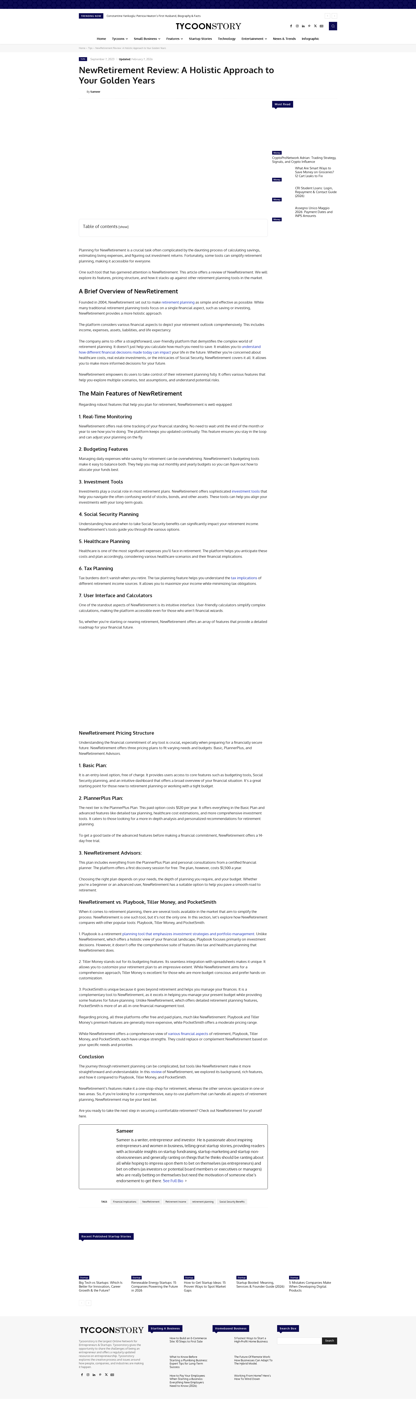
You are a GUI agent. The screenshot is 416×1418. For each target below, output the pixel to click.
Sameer (95, 91)
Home (82, 48)
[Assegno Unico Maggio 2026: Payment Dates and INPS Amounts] (282, 215)
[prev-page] (81, 1303)
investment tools (246, 491)
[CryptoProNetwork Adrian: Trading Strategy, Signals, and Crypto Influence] (304, 131)
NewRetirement (150, 1201)
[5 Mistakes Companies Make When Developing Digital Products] (313, 1259)
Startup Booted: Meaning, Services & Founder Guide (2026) (260, 1285)
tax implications (244, 578)
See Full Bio (173, 1180)
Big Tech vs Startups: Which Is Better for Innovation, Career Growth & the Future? (100, 1286)
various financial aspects (188, 1033)
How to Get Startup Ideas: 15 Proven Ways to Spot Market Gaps (205, 1286)
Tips (90, 48)
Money (276, 152)
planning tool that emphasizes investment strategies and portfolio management (188, 933)
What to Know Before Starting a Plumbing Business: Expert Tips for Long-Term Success (189, 1362)
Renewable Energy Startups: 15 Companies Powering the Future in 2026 (154, 1286)
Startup (84, 1277)
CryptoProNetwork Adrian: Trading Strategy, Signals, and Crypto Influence (304, 160)
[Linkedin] (303, 26)
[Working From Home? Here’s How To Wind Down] (222, 1382)
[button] (333, 26)
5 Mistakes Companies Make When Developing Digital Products (310, 1286)
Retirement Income (176, 1201)
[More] (340, 91)
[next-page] (88, 1303)
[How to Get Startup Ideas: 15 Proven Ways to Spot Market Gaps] (208, 1259)
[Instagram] (297, 26)
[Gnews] (321, 26)
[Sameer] (83, 91)
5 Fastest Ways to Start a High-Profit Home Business (251, 1339)
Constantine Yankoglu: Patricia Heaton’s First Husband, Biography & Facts (154, 16)
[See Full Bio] (185, 1181)
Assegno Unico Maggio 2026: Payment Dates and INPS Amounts (314, 212)
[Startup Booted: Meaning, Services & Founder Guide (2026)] (260, 1259)
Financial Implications (124, 1201)
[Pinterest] (309, 26)
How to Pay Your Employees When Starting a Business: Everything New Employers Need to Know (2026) (187, 1380)
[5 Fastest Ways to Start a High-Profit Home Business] (222, 1344)
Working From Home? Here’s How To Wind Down (252, 1377)
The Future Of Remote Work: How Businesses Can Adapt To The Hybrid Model (253, 1360)
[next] (334, 16)
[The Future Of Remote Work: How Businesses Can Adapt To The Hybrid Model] (222, 1363)
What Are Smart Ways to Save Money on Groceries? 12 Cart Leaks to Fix (314, 172)
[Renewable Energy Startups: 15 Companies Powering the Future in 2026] (155, 1259)
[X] (315, 26)
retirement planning (178, 302)
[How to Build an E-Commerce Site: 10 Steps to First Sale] (157, 1344)
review (156, 1071)
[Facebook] (291, 26)
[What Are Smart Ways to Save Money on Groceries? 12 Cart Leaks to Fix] (282, 175)
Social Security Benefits (232, 1201)
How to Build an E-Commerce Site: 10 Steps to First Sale (188, 1339)
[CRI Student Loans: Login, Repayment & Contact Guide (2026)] (282, 195)
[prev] (327, 16)
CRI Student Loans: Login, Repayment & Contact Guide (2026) (316, 192)
